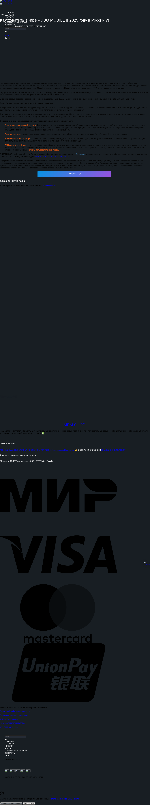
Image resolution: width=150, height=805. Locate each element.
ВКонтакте (80, 154)
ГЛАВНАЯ (9, 12)
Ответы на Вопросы (9, 727)
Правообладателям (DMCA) (12, 723)
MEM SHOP (74, 425)
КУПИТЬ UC (74, 174)
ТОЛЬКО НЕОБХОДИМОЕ (11, 803)
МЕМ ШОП (41, 26)
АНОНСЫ (9, 748)
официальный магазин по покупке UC (52, 156)
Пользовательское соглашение (14, 715)
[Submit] (6, 739)
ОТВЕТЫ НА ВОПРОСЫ (16, 751)
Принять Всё (29, 803)
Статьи (2, 14)
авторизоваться (48, 186)
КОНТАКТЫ (10, 24)
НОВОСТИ (9, 17)
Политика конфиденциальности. (64, 799)
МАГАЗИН (9, 15)
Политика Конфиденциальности (15, 711)
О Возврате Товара (8, 719)
